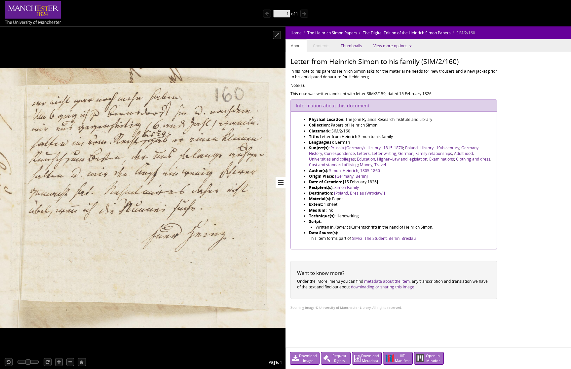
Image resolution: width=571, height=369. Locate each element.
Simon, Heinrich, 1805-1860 (354, 170)
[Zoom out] (70, 362)
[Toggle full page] (277, 35)
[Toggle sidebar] (281, 182)
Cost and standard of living (333, 164)
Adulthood (463, 153)
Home (296, 33)
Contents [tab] (321, 46)
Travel (380, 164)
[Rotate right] (48, 362)
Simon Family (346, 187)
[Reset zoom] (82, 362)
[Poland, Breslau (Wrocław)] (359, 193)
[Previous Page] (267, 14)
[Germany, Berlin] (351, 176)
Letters (363, 153)
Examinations (441, 159)
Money (366, 164)
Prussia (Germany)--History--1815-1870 (366, 148)
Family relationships (433, 153)
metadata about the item (387, 281)
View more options (390, 46)
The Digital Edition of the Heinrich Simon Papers (407, 33)
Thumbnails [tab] (351, 46)
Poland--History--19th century (432, 148)
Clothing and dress (473, 159)
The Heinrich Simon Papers (332, 33)
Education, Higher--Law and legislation (392, 159)
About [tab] (296, 46)
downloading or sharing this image (382, 287)
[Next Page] (304, 14)
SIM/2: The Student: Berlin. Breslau (384, 238)
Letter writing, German (392, 153)
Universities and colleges (332, 159)
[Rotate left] (9, 362)
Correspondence (339, 153)
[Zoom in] (59, 362)
